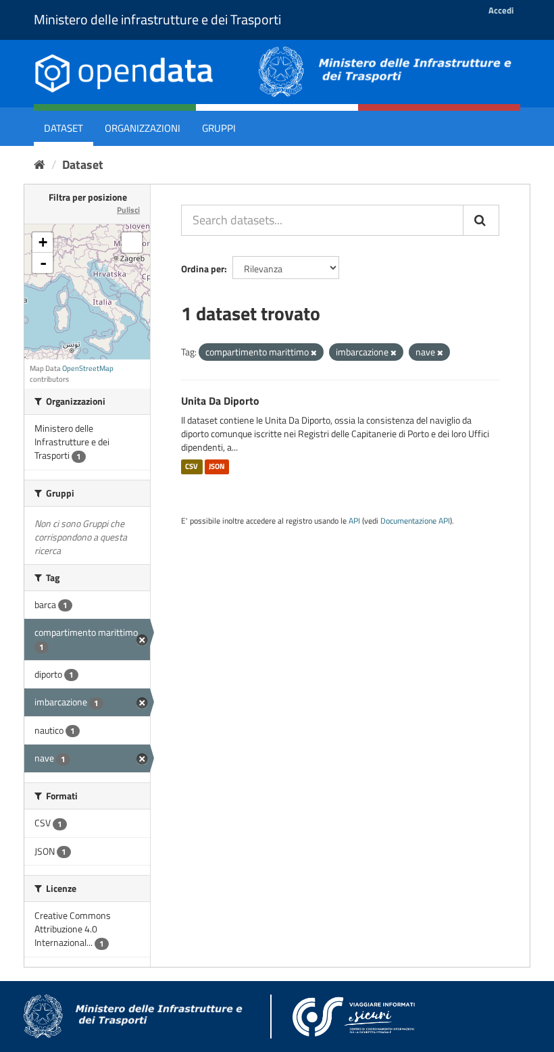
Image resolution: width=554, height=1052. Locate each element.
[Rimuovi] (314, 352)
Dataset (63, 128)
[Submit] (481, 220)
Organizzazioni (142, 128)
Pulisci (128, 209)
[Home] (39, 164)
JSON (217, 466)
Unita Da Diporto (220, 401)
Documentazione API (415, 521)
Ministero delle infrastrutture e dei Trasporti (157, 19)
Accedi (500, 10)
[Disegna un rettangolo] (132, 242)
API (354, 521)
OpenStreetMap (88, 368)
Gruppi (219, 128)
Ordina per (202, 268)
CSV (191, 466)
